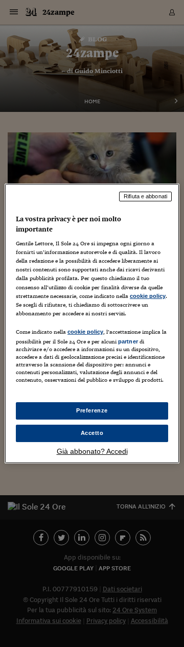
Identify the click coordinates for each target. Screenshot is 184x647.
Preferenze (92, 410)
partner (128, 341)
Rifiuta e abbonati (145, 196)
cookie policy (148, 296)
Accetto (92, 433)
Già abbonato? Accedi (92, 451)
